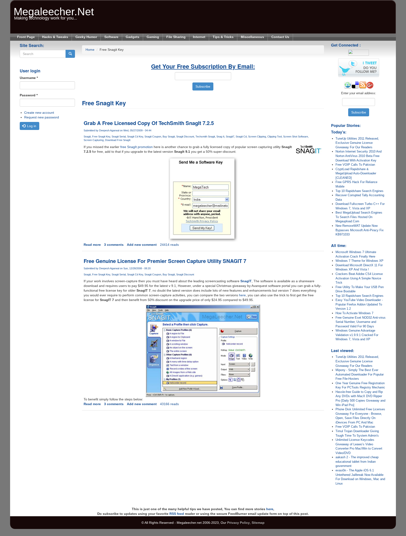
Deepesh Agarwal (109, 130)
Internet (199, 37)
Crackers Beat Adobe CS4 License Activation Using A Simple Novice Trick (359, 278)
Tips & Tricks (223, 37)
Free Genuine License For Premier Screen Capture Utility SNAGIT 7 (165, 261)
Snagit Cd (241, 136)
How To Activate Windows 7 (354, 313)
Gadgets (132, 37)
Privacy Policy (238, 522)
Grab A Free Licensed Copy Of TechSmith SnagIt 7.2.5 (149, 123)
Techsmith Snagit (205, 136)
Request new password (41, 117)
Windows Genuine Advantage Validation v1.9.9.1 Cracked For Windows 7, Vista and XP (357, 335)
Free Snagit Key (101, 136)
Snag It (220, 136)
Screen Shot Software (295, 136)
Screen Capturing (94, 140)
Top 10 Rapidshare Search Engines (359, 191)
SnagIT (246, 281)
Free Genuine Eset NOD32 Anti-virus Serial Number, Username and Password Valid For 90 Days (361, 322)
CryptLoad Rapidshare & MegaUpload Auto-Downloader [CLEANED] (356, 173)
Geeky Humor (86, 37)
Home (90, 49)
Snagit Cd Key (135, 136)
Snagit (87, 136)
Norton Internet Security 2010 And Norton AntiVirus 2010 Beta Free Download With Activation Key (359, 156)
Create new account (39, 112)
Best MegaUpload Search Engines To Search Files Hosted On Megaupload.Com (359, 217)
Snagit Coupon (152, 136)
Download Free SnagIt (117, 140)
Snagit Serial (119, 136)
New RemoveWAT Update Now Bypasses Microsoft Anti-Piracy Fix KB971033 (360, 230)
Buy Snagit (169, 136)
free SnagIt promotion (136, 147)
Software (111, 37)
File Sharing (176, 37)
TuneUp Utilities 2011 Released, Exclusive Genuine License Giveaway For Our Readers (357, 143)
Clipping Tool (274, 136)
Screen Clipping (257, 136)
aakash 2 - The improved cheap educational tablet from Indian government (357, 461)
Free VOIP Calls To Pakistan (355, 164)
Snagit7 (230, 136)
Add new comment (142, 244)
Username (29, 78)
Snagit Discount (185, 136)
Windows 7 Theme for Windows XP (359, 260)
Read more (92, 244)
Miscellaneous (252, 37)
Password (29, 95)
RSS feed (176, 514)
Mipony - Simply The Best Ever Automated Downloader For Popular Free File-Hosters (360, 374)
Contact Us (280, 37)
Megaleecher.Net (54, 9)
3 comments (114, 244)
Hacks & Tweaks (55, 37)
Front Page (26, 37)
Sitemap (258, 522)
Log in (31, 126)
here (242, 295)
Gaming (153, 37)
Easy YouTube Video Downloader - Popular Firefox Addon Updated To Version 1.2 (359, 304)
